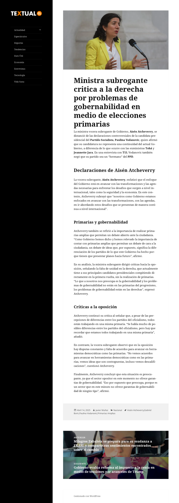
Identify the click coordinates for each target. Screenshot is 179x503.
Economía (19, 62)
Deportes (18, 42)
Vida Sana (19, 81)
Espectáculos (20, 36)
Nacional (117, 410)
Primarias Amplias (106, 413)
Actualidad (19, 30)
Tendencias (19, 49)
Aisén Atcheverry (135, 410)
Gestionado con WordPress (87, 496)
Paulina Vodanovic (88, 413)
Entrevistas (19, 68)
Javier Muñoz (102, 410)
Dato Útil (18, 55)
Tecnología (19, 75)
